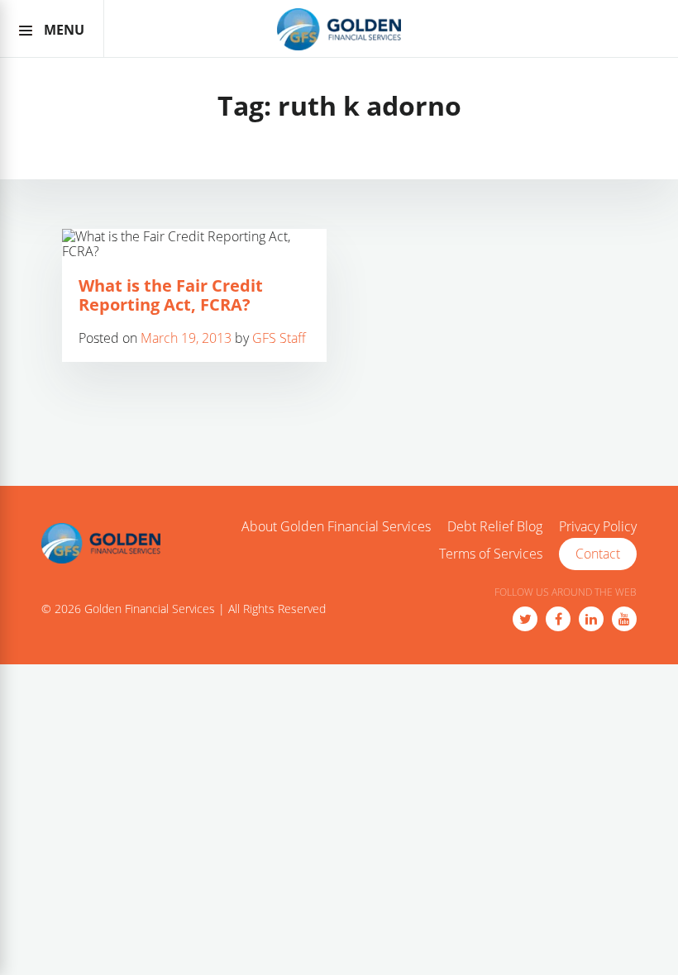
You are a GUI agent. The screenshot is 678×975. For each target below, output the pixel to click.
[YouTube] (624, 618)
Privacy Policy (598, 527)
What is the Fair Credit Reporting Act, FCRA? (171, 295)
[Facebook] (558, 618)
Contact (597, 554)
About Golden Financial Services (336, 527)
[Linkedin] (591, 618)
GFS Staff (279, 338)
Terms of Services (490, 554)
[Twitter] (525, 618)
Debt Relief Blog (494, 527)
